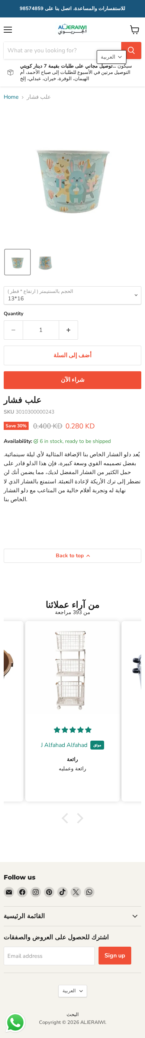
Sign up (114, 956)
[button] (17, 262)
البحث (73, 1014)
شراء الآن (72, 380)
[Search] (131, 50)
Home (11, 97)
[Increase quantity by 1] (68, 330)
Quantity (13, 314)
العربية (69, 991)
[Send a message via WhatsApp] (15, 1022)
